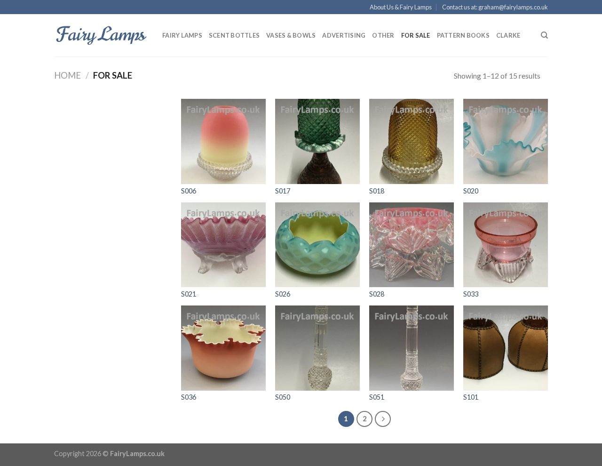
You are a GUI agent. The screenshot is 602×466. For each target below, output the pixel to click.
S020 (470, 191)
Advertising (343, 35)
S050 (282, 397)
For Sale (415, 35)
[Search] (544, 35)
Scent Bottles (234, 35)
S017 (282, 191)
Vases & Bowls (291, 35)
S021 (188, 294)
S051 (376, 397)
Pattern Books (463, 35)
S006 (188, 191)
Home (67, 75)
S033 (470, 294)
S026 (282, 294)
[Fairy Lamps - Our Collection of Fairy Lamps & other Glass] (101, 35)
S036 (188, 397)
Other (383, 35)
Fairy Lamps (182, 35)
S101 (470, 397)
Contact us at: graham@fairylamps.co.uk (495, 7)
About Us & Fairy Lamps (401, 7)
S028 (376, 294)
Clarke (508, 35)
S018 (376, 191)
